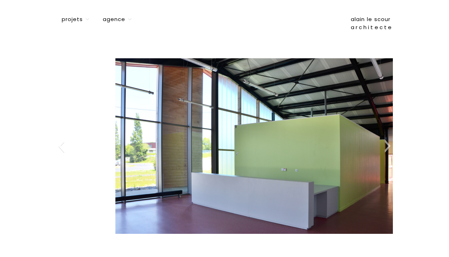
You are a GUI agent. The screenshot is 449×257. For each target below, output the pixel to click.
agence (114, 19)
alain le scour (370, 19)
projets (72, 19)
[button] (61, 146)
